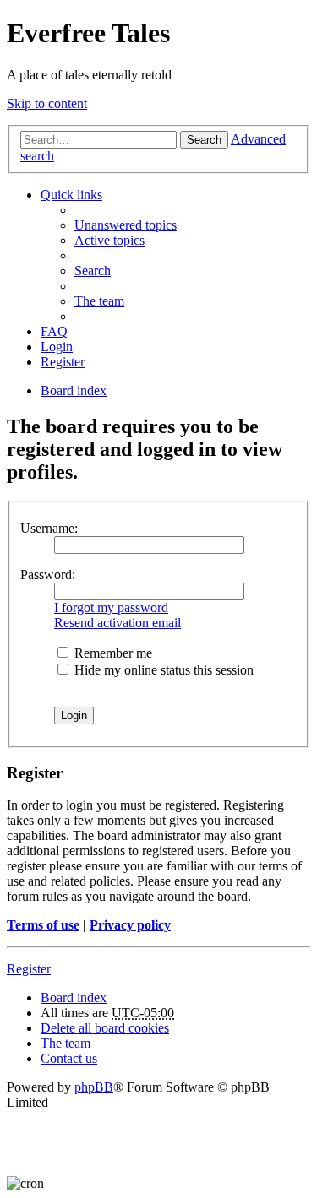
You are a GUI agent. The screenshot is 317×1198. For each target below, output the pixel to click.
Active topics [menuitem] (109, 240)
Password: (47, 574)
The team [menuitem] (99, 301)
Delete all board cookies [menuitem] (105, 1028)
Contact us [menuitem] (69, 1058)
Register (29, 969)
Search (204, 139)
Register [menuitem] (63, 362)
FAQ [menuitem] (54, 331)
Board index (74, 997)
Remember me (111, 653)
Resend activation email (117, 622)
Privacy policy (130, 925)
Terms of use (43, 925)
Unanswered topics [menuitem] (125, 225)
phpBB (93, 1087)
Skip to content (47, 103)
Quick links (71, 194)
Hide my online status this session (162, 670)
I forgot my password (111, 607)
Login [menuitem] (57, 346)
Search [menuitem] (92, 270)
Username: (49, 528)
